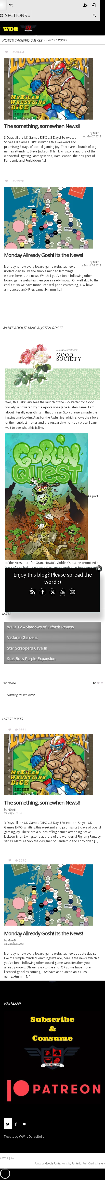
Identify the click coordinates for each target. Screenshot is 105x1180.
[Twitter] (8, 1123)
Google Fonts (52, 1163)
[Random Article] (10, 5)
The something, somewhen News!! (42, 126)
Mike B (97, 133)
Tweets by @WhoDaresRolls (24, 1136)
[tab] (8, 1125)
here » (101, 1163)
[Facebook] (16, 1123)
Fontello (76, 1163)
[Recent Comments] (24, 1123)
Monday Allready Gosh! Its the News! (43, 255)
